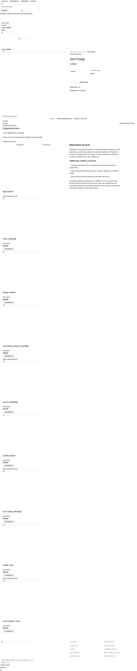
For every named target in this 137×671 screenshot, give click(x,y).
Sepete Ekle (84, 82)
